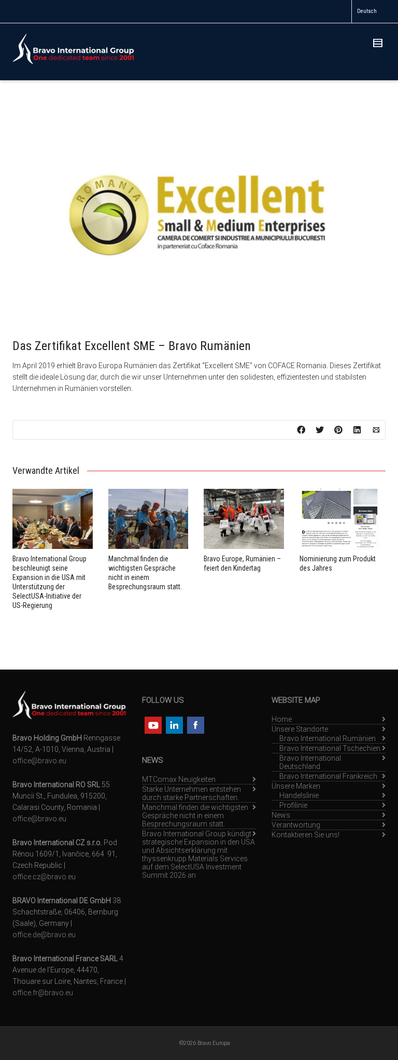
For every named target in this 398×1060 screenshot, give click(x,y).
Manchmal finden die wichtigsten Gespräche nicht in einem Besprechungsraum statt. (195, 815)
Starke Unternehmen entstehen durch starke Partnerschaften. (191, 793)
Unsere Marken (296, 786)
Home (282, 719)
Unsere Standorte (300, 729)
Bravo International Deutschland (310, 762)
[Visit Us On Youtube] (152, 724)
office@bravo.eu (39, 761)
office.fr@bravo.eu (42, 993)
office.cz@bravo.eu (44, 877)
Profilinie (293, 805)
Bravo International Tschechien (329, 748)
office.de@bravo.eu (44, 935)
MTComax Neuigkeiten (179, 779)
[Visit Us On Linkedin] (173, 724)
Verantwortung (296, 825)
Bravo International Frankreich (328, 776)
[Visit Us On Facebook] (195, 724)
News (281, 815)
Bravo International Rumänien (327, 738)
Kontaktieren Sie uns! (305, 835)
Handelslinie (299, 795)
